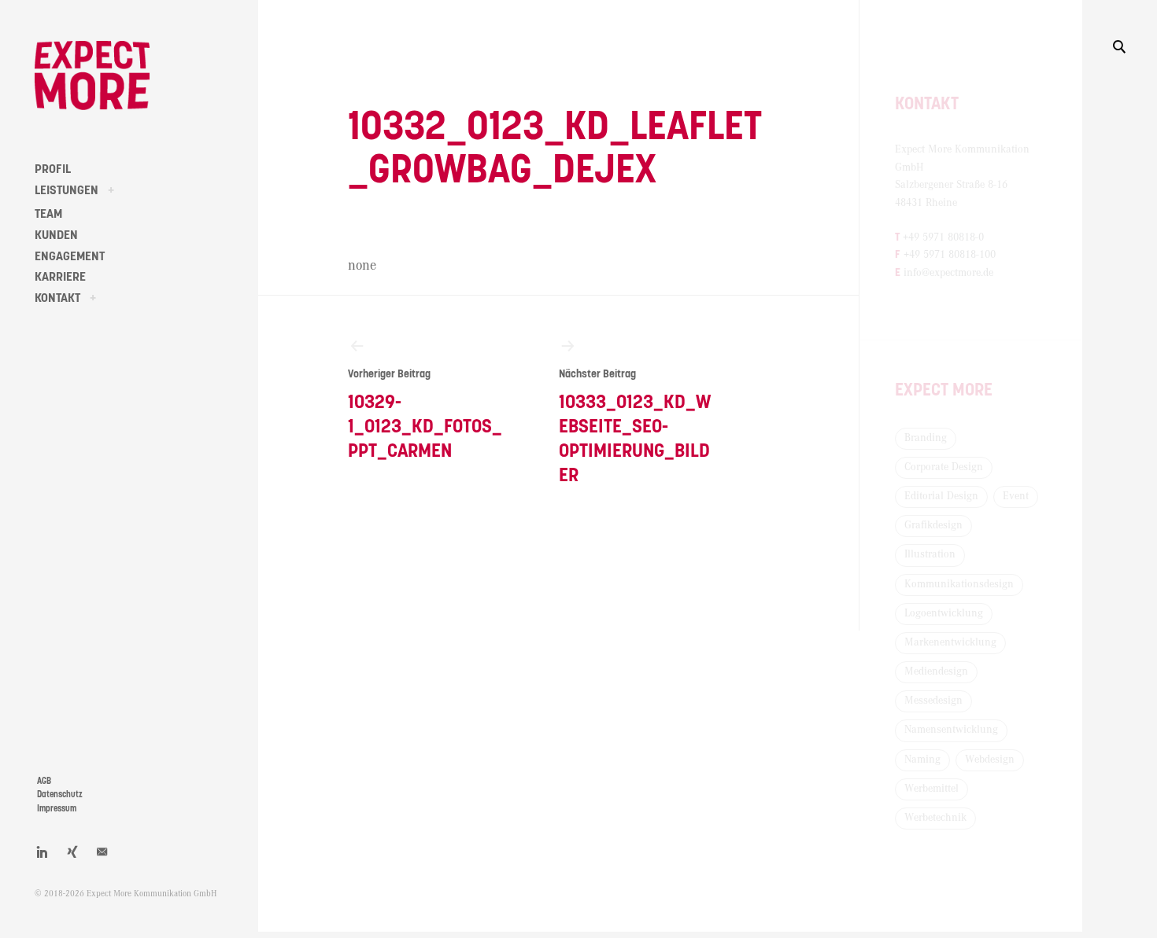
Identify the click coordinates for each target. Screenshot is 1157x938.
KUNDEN (56, 235)
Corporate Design (943, 467)
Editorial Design (941, 496)
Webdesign (990, 759)
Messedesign (933, 700)
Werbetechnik (935, 817)
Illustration (930, 554)
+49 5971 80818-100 (950, 254)
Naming (922, 759)
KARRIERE (60, 276)
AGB (44, 781)
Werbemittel (931, 788)
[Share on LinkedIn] (42, 851)
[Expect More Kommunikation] (92, 75)
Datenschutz (60, 794)
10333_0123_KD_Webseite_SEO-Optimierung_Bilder (635, 427)
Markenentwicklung (950, 642)
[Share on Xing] (72, 851)
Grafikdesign (933, 525)
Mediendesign (936, 671)
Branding (925, 437)
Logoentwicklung (943, 613)
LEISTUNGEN (66, 190)
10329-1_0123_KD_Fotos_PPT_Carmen (425, 415)
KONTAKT (57, 298)
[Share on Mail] (102, 851)
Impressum (56, 808)
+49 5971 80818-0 (943, 237)
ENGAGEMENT (70, 256)
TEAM (48, 214)
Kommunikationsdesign (959, 584)
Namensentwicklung (951, 729)
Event (1016, 496)
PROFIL (53, 169)
